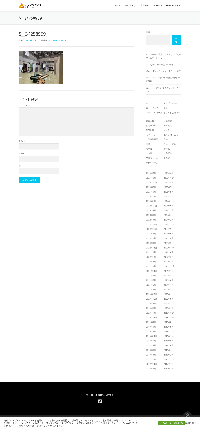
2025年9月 (168, 182)
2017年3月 (168, 368)
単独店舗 (150, 130)
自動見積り (130, 5)
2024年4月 (168, 215)
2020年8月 (151, 303)
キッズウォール (171, 103)
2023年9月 (168, 229)
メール (23, 153)
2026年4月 (168, 173)
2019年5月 (168, 326)
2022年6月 (168, 256)
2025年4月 (151, 196)
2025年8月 (151, 187)
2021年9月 (151, 275)
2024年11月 (169, 201)
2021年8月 (168, 275)
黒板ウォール (152, 162)
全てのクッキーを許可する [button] (171, 423)
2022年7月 (151, 256)
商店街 (167, 130)
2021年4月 (168, 284)
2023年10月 (151, 229)
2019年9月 (151, 322)
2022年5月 (151, 261)
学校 (166, 139)
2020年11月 (169, 294)
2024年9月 (168, 205)
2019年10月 (169, 317)
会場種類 (168, 120)
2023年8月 (151, 233)
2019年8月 (168, 322)
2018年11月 (151, 336)
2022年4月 (168, 261)
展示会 (149, 148)
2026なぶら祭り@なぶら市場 (159, 64)
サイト (22, 165)
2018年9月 (151, 340)
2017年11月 (151, 364)
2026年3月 (151, 177)
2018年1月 (151, 359)
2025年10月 (151, 182)
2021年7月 (151, 280)
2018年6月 (168, 345)
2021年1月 (168, 289)
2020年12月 (151, 294)
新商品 (167, 148)
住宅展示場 (151, 125)
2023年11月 (169, 224)
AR (147, 103)
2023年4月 (168, 238)
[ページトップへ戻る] (187, 415)
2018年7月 (151, 345)
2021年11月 (151, 271)
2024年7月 (168, 210)
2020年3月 (151, 308)
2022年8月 (168, 252)
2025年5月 (168, 191)
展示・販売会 (170, 144)
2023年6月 (168, 233)
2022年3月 (151, 266)
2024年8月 (151, 210)
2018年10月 (169, 336)
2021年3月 (151, 289)
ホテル (167, 107)
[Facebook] (100, 401)
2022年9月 (151, 252)
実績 (148, 144)
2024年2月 (168, 219)
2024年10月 (151, 205)
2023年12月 (151, 224)
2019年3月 (151, 331)
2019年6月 (151, 326)
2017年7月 (168, 364)
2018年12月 (169, 331)
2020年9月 (168, 298)
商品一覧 (145, 5)
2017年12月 (169, 359)
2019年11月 (151, 317)
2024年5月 (151, 215)
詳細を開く (190, 423)
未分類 (149, 153)
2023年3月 (151, 243)
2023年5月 (151, 238)
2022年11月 (151, 247)
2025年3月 (168, 196)
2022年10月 (169, 247)
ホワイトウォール (154, 112)
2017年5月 (151, 368)
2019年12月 (169, 312)
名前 (22, 141)
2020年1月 (151, 312)
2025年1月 (151, 201)
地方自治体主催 (171, 134)
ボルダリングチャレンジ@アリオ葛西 (163, 71)
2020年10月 (151, 298)
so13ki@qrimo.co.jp (60, 40)
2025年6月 (151, 191)
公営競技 (168, 125)
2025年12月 (169, 177)
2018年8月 (168, 340)
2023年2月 (168, 243)
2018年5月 (151, 350)
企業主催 (150, 120)
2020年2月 (168, 308)
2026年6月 (151, 173)
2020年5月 (168, 303)
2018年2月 (168, 354)
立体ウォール (152, 158)
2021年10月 (169, 271)
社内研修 (168, 153)
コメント (24, 105)
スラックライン (153, 107)
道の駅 (167, 158)
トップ (117, 5)
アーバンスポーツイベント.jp (167, 5)
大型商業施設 (152, 139)
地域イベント (152, 134)
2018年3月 (151, 354)
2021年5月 (151, 284)
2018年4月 (168, 350)
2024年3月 (151, 219)
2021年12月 (169, 266)
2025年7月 (168, 187)
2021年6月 (168, 280)
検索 (148, 32)
